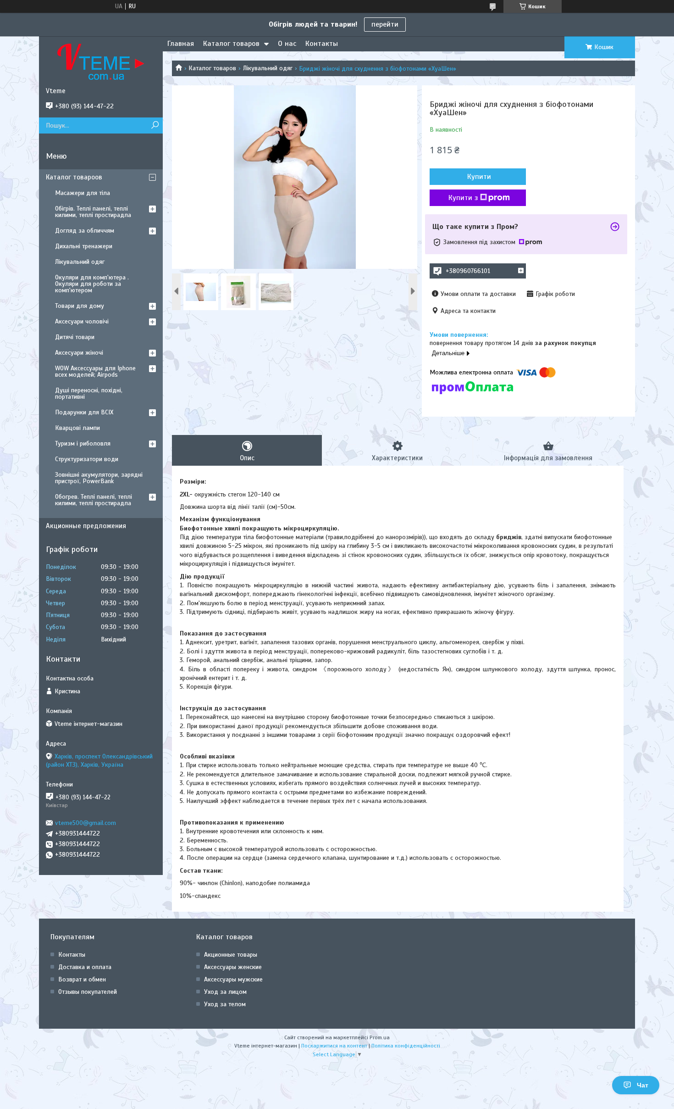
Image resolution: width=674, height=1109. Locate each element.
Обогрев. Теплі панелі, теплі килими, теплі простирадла (93, 500)
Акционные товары (230, 955)
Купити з (463, 197)
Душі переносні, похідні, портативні (88, 393)
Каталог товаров (231, 43)
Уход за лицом (225, 992)
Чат (642, 1085)
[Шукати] (155, 125)
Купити (479, 176)
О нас (287, 43)
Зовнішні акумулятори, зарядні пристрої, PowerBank (99, 478)
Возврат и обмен (82, 979)
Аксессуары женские (233, 967)
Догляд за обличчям (84, 230)
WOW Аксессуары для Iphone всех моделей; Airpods (95, 371)
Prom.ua (380, 1037)
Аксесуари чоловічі (82, 321)
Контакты (321, 43)
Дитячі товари (74, 337)
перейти (384, 24)
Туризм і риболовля (82, 443)
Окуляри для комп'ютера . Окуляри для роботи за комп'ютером (92, 283)
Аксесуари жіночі (79, 353)
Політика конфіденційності (405, 1045)
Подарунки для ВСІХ (84, 412)
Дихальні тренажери (83, 246)
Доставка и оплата (84, 967)
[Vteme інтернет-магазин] (101, 61)
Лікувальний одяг (268, 68)
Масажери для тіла (82, 193)
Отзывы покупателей (87, 992)
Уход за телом (225, 1004)
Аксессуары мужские (233, 979)
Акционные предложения (86, 526)
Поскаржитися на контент (334, 1045)
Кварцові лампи (77, 428)
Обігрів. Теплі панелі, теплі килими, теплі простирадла (93, 212)
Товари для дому (79, 306)
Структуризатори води (86, 459)
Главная (180, 43)
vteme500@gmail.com (85, 823)
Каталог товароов (74, 177)
